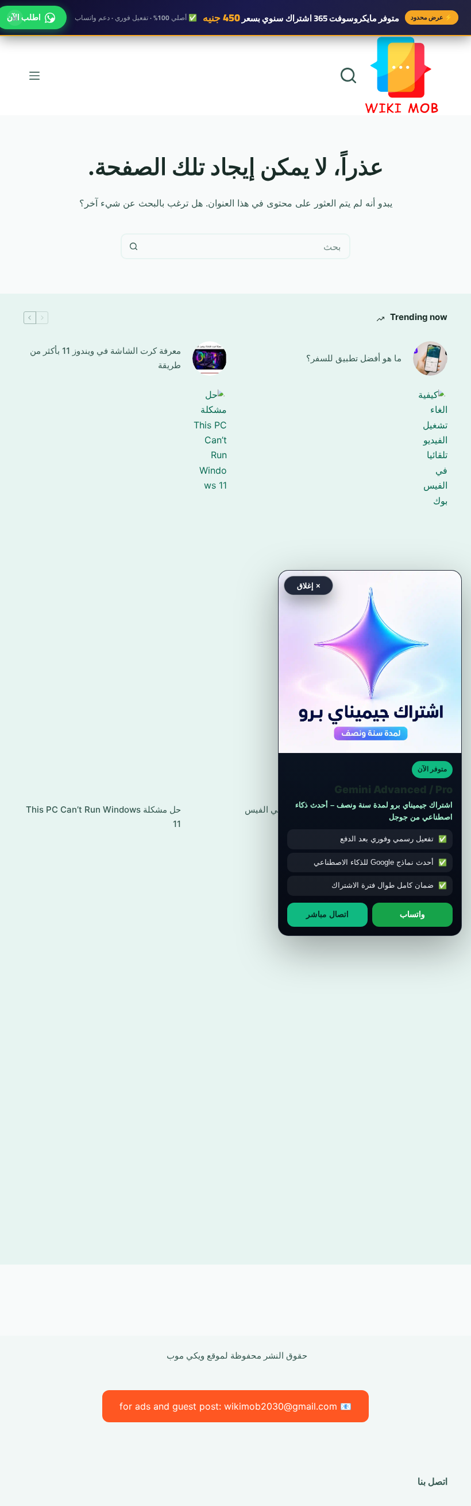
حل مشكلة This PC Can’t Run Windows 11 (103, 816)
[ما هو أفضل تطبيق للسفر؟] (430, 358)
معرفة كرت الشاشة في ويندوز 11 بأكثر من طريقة (105, 357)
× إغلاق (309, 585)
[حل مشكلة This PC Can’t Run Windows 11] (209, 817)
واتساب (412, 914)
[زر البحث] (133, 246)
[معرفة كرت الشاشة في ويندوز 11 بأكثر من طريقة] (209, 358)
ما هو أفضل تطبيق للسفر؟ (353, 358)
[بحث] (348, 75)
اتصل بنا (432, 1481)
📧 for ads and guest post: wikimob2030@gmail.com (235, 1406)
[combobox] (247, 246)
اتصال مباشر (327, 914)
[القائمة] (34, 76)
